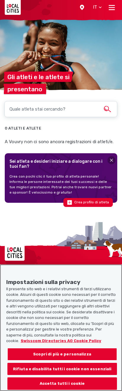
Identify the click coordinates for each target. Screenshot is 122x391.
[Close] (111, 160)
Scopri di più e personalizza (62, 354)
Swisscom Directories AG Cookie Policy (61, 341)
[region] (61, 327)
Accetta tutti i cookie (62, 383)
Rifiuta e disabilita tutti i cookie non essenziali (62, 369)
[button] (82, 7)
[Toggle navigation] (111, 7)
